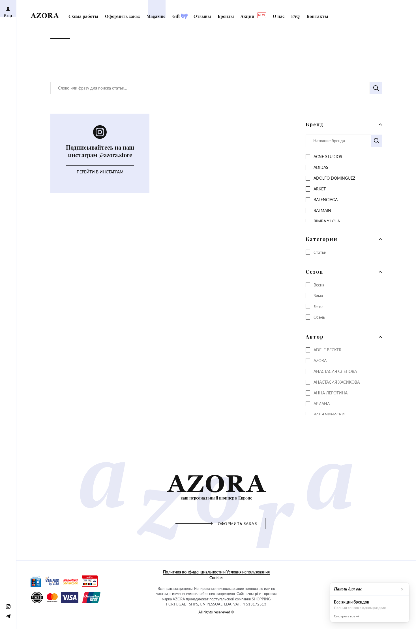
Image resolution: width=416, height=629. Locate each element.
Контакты (317, 16)
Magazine (157, 16)
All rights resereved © (216, 612)
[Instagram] (8, 606)
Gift (176, 16)
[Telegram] (8, 616)
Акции (253, 16)
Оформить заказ (123, 16)
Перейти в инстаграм (100, 171)
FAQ (296, 16)
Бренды (226, 16)
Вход (8, 15)
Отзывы (203, 16)
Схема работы (83, 16)
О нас (279, 16)
